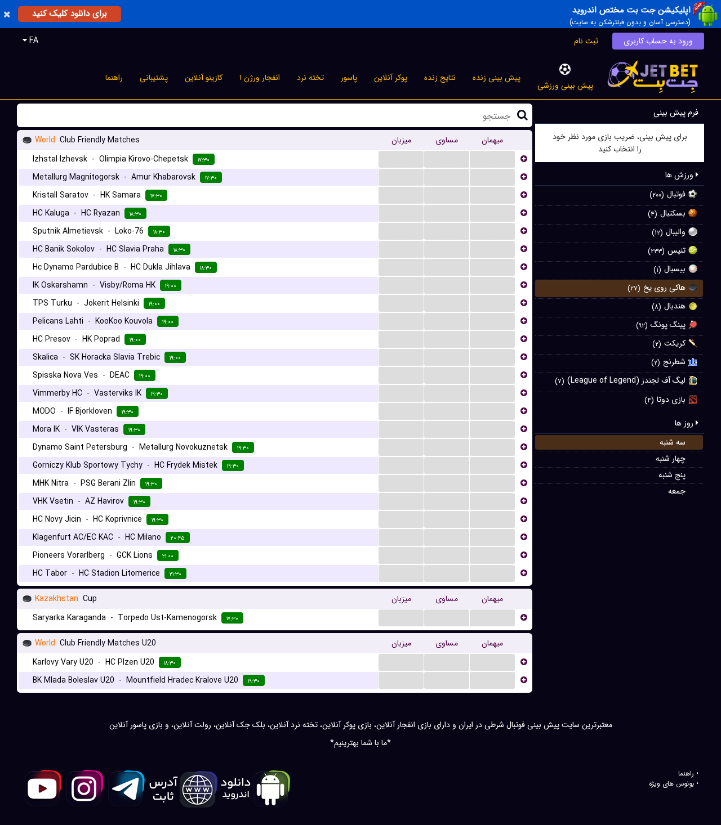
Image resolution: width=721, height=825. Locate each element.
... (401, 159)
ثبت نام (586, 41)
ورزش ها (680, 175)
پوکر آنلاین (390, 77)
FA (32, 40)
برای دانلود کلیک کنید (69, 13)
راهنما (114, 77)
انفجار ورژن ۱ (259, 77)
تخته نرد (310, 77)
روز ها (685, 423)
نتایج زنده (440, 77)
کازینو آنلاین (203, 77)
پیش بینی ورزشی (565, 85)
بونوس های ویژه (671, 784)
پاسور (349, 77)
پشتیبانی (154, 77)
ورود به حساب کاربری (658, 41)
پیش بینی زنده (496, 77)
